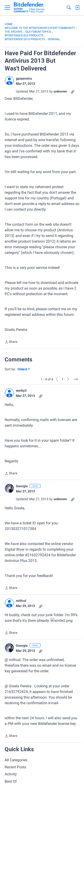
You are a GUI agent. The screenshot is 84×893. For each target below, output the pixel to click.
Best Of (11, 781)
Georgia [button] (22, 486)
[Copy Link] (72, 91)
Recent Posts (15, 767)
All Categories (16, 760)
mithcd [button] (21, 601)
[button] (9, 80)
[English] (29, 7)
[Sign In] (77, 7)
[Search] (69, 7)
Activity (11, 774)
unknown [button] (60, 91)
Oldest (23, 369)
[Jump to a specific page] (75, 379)
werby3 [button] (21, 390)
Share (11, 342)
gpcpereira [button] (24, 78)
